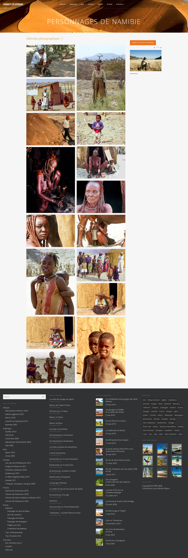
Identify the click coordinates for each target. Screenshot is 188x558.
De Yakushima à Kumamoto (61, 441)
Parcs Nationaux (149, 423)
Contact (8, 546)
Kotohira (53, 501)
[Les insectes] (178, 448)
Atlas (160, 404)
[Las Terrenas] (178, 472)
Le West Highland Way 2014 (17, 477)
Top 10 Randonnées (14, 532)
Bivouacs (176, 404)
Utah (155, 434)
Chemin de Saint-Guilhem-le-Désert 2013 (22, 497)
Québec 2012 (10, 431)
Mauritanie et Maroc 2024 (16, 411)
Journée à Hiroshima (58, 429)
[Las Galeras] (178, 460)
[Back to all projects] (28, 17)
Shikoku (181, 427)
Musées (157, 419)
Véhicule (9, 550)
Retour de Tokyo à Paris (59, 405)
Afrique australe (154, 400)
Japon (176, 411)
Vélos (181, 434)
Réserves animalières (168, 427)
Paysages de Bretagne (17, 521)
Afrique (6, 407)
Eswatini (154, 411)
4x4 (144, 400)
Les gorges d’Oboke (58, 483)
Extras (5, 505)
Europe (6, 460)
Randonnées (162, 423)
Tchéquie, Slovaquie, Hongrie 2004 (20, 484)
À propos (7, 540)
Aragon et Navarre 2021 (15, 466)
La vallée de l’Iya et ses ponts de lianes (66, 489)
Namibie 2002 (11, 424)
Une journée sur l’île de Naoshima (64, 507)
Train (145, 434)
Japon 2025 (10, 452)
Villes (161, 434)
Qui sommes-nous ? (13, 543)
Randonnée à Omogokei (59, 477)
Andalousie (172, 400)
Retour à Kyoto (55, 423)
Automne (167, 404)
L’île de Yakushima (57, 453)
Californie (146, 407)
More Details (145, 61)
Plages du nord (13, 525)
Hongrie (169, 411)
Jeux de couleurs (14, 514)
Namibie (165, 419)
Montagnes (179, 415)
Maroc (160, 415)
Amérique (7, 428)
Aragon (154, 404)
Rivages (171, 423)
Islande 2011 (10, 480)
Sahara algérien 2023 (14, 414)
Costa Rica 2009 (12, 438)
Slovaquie (159, 430)
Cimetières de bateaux (17, 528)
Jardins (145, 415)
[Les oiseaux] (149, 460)
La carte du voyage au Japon (61, 399)
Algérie (164, 400)
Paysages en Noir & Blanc (18, 511)
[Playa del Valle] (163, 472)
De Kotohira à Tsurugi (59, 495)
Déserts (173, 407)
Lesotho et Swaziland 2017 (16, 421)
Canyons (155, 407)
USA (150, 434)
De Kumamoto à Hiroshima (61, 435)
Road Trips (147, 427)
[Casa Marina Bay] (163, 460)
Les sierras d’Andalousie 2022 (18, 463)
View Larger (146, 56)
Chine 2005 (10, 456)
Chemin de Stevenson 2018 (17, 494)
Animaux (146, 404)
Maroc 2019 (10, 417)
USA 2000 (9, 445)
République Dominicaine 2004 (18, 442)
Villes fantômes (171, 434)
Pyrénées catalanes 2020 (16, 470)
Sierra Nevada (148, 430)
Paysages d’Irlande (15, 518)
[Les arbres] (163, 448)
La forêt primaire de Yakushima (63, 447)
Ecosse (180, 407)
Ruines (155, 427)
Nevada (172, 419)
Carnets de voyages (13, 4)
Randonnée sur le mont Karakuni (63, 459)
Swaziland (168, 430)
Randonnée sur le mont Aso (61, 465)
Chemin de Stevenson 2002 (17, 501)
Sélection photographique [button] (42, 38)
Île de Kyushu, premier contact (62, 471)
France (6, 487)
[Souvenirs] (149, 448)
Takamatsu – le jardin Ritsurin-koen (65, 513)
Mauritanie (169, 415)
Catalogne (164, 407)
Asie (5, 449)
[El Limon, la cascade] (149, 472)
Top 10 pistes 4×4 (13, 536)
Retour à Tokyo (56, 417)
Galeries (8, 508)
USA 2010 (9, 435)
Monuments (147, 419)
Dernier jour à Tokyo (58, 411)
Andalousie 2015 (12, 473)
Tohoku (177, 430)
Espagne (146, 411)
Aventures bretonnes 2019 (16, 491)
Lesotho (153, 415)
